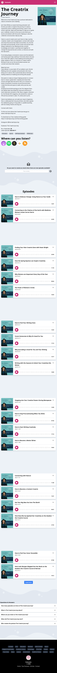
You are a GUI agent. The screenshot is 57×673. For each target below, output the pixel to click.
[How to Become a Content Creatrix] (7, 493)
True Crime (6, 652)
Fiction (46, 649)
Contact (37, 666)
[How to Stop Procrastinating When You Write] (7, 417)
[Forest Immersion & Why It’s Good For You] (7, 340)
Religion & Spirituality (8, 649)
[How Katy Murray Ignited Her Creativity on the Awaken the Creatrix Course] (7, 521)
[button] (55, 2)
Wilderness (30, 133)
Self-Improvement (20, 133)
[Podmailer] (28, 657)
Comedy (11, 646)
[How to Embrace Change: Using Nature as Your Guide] (7, 201)
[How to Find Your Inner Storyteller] (7, 557)
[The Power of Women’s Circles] (7, 291)
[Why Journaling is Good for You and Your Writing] (7, 353)
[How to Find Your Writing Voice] (7, 327)
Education (4, 133)
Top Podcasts (25, 666)
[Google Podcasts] (19, 143)
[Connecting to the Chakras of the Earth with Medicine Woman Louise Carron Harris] (7, 215)
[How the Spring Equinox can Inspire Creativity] (7, 265)
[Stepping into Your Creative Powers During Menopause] (7, 404)
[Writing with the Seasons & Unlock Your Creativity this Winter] (7, 368)
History (52, 649)
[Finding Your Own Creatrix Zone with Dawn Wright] (7, 251)
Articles (32, 666)
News (12, 652)
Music (46, 646)
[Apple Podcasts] (3, 143)
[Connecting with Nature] (7, 479)
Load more (28, 582)
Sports (11, 133)
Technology (31, 649)
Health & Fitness (36, 652)
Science (45, 652)
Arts (17, 646)
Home (19, 666)
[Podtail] (14, 143)
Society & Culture (20, 649)
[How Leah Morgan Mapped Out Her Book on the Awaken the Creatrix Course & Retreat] (7, 571)
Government (26, 652)
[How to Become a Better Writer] (7, 444)
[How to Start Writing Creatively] (7, 431)
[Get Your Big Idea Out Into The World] (7, 506)
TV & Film (38, 649)
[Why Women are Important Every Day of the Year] (7, 278)
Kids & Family (38, 646)
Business (30, 646)
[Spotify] (9, 143)
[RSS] (25, 143)
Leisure (19, 652)
